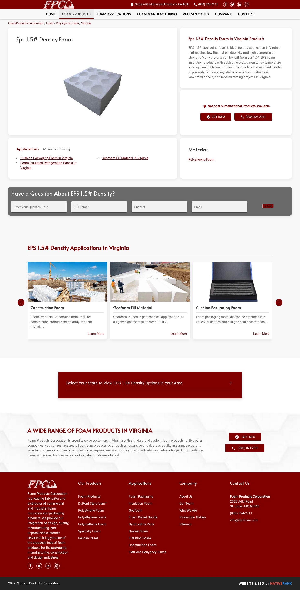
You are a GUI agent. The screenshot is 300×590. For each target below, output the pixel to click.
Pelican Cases (196, 14)
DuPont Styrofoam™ (92, 503)
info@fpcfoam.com (244, 520)
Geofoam (135, 510)
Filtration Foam (140, 538)
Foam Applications (114, 14)
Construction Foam (142, 545)
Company (223, 14)
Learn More (96, 334)
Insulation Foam (140, 503)
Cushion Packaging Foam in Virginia (46, 158)
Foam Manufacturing (157, 14)
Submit (268, 206)
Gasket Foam (138, 531)
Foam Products (76, 14)
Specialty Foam (89, 531)
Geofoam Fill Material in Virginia (125, 158)
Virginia (86, 23)
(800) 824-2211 (208, 4)
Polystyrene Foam (67, 23)
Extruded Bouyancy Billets (147, 552)
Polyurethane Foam (92, 524)
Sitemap (185, 524)
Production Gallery (192, 517)
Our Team (186, 503)
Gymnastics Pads (141, 524)
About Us (185, 496)
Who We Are (188, 510)
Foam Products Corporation (26, 23)
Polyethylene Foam (92, 517)
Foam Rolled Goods (143, 517)
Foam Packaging (141, 496)
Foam (49, 23)
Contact (246, 14)
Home (51, 14)
